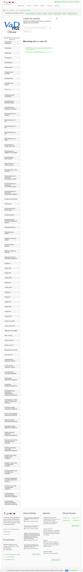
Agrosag (45, 540)
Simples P (8, 263)
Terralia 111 (66, 518)
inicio (6, 10)
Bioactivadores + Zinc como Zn (11, 170)
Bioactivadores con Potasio (10, 114)
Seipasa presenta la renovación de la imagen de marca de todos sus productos (31, 518)
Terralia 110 (76, 518)
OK (66, 570)
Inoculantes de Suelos (9, 84)
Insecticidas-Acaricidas (8, 42)
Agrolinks (56, 5)
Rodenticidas (8, 67)
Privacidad (6, 532)
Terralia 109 (66, 520)
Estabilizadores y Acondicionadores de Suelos (11, 221)
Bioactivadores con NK (10, 127)
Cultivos (50, 13)
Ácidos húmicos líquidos (9, 245)
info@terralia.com (10, 559)
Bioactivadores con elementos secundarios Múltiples (11, 192)
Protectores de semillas (9, 72)
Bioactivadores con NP (10, 120)
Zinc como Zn (9, 355)
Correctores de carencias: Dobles (10, 360)
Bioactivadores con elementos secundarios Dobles (10, 177)
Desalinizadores (9, 215)
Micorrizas (11, 10)
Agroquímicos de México (25, 10)
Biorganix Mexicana (48, 529)
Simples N (8, 282)
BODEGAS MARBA (48, 551)
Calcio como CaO (10, 326)
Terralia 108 (76, 520)
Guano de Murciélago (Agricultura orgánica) (11, 414)
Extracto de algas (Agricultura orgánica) (11, 408)
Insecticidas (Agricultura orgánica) (11, 379)
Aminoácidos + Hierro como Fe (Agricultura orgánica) (11, 401)
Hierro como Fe (9, 345)
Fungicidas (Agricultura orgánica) (11, 385)
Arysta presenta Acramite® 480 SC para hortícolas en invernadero (31, 526)
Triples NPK (8, 278)
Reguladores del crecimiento (9, 95)
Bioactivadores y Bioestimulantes (9, 102)
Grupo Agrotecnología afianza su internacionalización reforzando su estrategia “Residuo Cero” (31, 545)
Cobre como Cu (9, 340)
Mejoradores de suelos (9, 232)
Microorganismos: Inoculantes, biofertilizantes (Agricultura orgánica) (11, 393)
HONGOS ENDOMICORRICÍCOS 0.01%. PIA (39, 52)
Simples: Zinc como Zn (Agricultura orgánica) (10, 487)
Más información (73, 570)
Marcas (44, 13)
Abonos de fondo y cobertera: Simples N (11, 257)
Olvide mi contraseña (68, 1)
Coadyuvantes (9, 78)
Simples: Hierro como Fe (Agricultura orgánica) (11, 472)
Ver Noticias (37, 554)
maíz (17, 10)
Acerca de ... (7, 534)
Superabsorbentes (10, 227)
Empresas (39, 13)
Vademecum (20, 5)
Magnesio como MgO (11, 331)
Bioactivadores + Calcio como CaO (10, 145)
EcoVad (29, 5)
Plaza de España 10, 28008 (12, 554)
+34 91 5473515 (9, 557)
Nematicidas (8, 62)
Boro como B (8, 335)
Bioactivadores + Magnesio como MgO (11, 151)
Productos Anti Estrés (11, 199)
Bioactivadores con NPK (10, 139)
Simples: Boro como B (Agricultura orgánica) (10, 456)
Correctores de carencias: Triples (10, 366)
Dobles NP (8, 268)
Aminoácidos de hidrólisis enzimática (10, 108)
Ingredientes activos (72, 13)
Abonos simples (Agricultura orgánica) (11, 420)
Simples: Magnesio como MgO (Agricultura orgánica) (11, 449)
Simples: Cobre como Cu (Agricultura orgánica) (11, 464)
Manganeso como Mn (11, 350)
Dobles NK (8, 273)
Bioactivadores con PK (10, 133)
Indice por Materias (30, 13)
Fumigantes (8, 58)
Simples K (8, 297)
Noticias (42, 5)
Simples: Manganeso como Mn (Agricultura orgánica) (11, 479)
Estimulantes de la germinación (10, 209)
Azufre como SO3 (10, 321)
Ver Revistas (76, 525)
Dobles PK (8, 311)
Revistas (49, 5)
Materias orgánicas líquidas (10, 251)
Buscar (26, 31)
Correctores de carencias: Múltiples (10, 372)
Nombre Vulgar (57, 13)
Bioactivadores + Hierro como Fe (9, 164)
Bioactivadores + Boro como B (9, 158)
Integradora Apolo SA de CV (50, 517)
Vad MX (35, 5)
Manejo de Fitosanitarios (11, 529)
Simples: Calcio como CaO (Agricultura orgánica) (11, 441)
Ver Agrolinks (56, 559)
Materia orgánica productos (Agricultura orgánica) (11, 433)
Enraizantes (8, 204)
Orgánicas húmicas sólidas (10, 239)
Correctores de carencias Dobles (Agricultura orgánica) (11, 495)
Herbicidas (8, 53)
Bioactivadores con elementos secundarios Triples (10, 185)
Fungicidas (8, 48)
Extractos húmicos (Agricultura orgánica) (11, 427)
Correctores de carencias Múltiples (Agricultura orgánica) (11, 502)
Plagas (64, 13)
